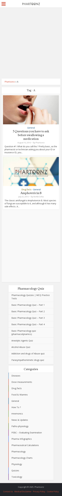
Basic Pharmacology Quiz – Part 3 (28, 317)
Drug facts (26, 189)
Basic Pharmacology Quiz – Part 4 (28, 324)
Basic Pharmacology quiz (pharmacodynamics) (23, 332)
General (31, 127)
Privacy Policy (39, 491)
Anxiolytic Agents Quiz (22, 340)
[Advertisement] (31, 43)
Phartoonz (10, 81)
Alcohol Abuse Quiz (20, 347)
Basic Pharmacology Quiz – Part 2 (28, 311)
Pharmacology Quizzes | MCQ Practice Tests (30, 297)
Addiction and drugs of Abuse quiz (28, 353)
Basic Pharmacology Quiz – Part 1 (28, 304)
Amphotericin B (31, 193)
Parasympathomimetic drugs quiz (27, 360)
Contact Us (8, 491)
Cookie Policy (53, 491)
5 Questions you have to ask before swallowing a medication (31, 135)
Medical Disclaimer (22, 491)
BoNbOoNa (39, 197)
